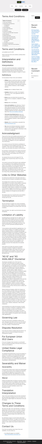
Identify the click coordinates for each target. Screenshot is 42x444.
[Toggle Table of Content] (18, 21)
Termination (5, 30)
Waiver (7, 41)
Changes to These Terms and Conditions (11, 44)
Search (32, 15)
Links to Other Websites (7, 28)
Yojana (30, 6)
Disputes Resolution (7, 35)
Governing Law (6, 34)
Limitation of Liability (7, 31)
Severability (7, 40)
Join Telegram (25, 9)
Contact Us (6, 45)
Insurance (21, 6)
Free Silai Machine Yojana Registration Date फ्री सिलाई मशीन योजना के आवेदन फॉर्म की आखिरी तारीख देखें (35, 52)
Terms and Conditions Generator (16, 111)
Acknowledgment (6, 27)
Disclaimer (34, 441)
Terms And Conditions (21, 442)
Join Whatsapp (18, 9)
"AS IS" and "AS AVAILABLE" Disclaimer (10, 32)
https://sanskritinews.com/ (10, 123)
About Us (24, 441)
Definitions (7, 26)
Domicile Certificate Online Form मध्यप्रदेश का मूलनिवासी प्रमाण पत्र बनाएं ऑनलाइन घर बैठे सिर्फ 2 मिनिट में (35, 59)
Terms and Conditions (7, 22)
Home (12, 6)
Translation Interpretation (8, 43)
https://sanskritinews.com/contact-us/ (12, 434)
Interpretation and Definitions (8, 23)
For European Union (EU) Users (9, 36)
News (16, 6)
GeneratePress (9, 442)
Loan (26, 6)
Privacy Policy (19, 441)
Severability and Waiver (8, 39)
